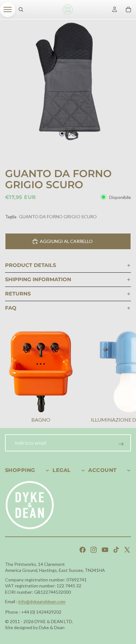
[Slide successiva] (123, 377)
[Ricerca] (21, 9)
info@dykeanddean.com (41, 601)
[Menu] (7, 9)
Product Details (30, 265)
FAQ (10, 308)
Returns (18, 294)
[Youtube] (105, 550)
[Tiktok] (116, 550)
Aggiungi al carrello (66, 241)
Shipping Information (38, 279)
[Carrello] (128, 9)
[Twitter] (127, 550)
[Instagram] (93, 550)
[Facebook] (82, 550)
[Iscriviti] (121, 444)
